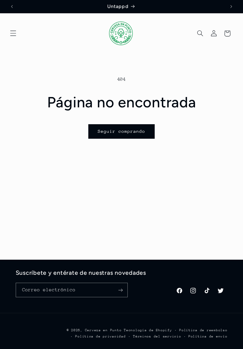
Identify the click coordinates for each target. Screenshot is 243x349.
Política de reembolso (203, 330)
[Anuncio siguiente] (231, 6)
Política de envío (208, 336)
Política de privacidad (100, 336)
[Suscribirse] (120, 290)
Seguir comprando (122, 131)
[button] (13, 33)
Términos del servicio (157, 336)
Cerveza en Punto (103, 330)
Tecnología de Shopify (148, 330)
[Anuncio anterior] (11, 6)
